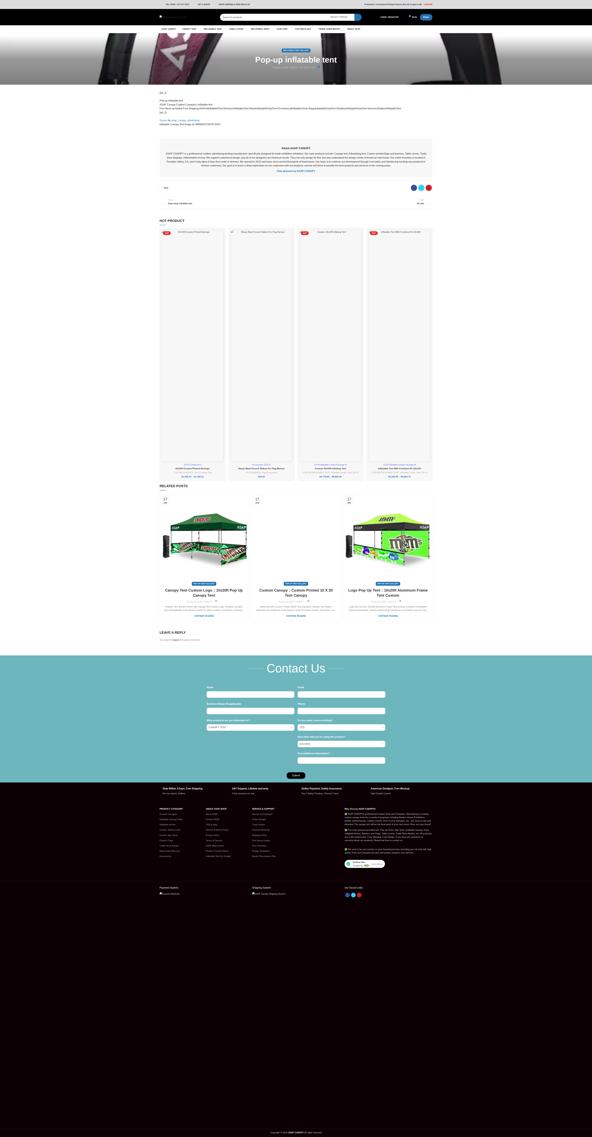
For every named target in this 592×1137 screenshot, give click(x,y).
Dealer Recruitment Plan (264, 856)
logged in (176, 640)
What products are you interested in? (228, 720)
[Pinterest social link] (429, 188)
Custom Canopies (168, 814)
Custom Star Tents (169, 835)
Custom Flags (166, 840)
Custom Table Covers (170, 830)
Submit (296, 775)
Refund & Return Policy (217, 830)
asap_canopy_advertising (185, 120)
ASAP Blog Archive (215, 845)
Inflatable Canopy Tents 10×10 (344, 472)
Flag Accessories (269, 472)
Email (302, 687)
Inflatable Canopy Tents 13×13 (413, 472)
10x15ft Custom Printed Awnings (192, 468)
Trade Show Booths (169, 845)
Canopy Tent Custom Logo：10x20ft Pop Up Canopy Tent (204, 593)
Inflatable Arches (168, 824)
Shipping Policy (259, 835)
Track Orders (258, 824)
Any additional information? (314, 753)
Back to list (296, 202)
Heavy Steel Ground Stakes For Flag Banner (261, 468)
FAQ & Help (211, 824)
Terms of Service (214, 840)
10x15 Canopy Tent (203, 472)
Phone (301, 704)
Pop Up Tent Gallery (204, 584)
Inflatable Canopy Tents (171, 819)
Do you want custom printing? (315, 720)
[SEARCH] (358, 17)
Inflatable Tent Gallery (296, 50)
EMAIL (426, 17)
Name (211, 687)
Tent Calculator (259, 845)
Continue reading (204, 616)
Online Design (259, 819)
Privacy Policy (212, 835)
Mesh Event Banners (170, 851)
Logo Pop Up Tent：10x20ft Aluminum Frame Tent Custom (388, 593)
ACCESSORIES (253, 472)
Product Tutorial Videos (217, 851)
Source (163, 120)
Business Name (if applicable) (224, 704)
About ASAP (212, 814)
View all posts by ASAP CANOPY (296, 171)
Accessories (165, 856)
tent (166, 188)
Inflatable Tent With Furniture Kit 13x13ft (399, 468)
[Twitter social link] (421, 188)
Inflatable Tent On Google (218, 856)
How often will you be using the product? (321, 737)
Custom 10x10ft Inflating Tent (330, 468)
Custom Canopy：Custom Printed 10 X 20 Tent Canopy (296, 593)
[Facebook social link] (414, 188)
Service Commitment (262, 814)
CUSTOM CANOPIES (183, 472)
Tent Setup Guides (261, 840)
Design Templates (260, 851)
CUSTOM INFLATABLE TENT (316, 472)
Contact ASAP (212, 819)
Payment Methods (261, 830)
